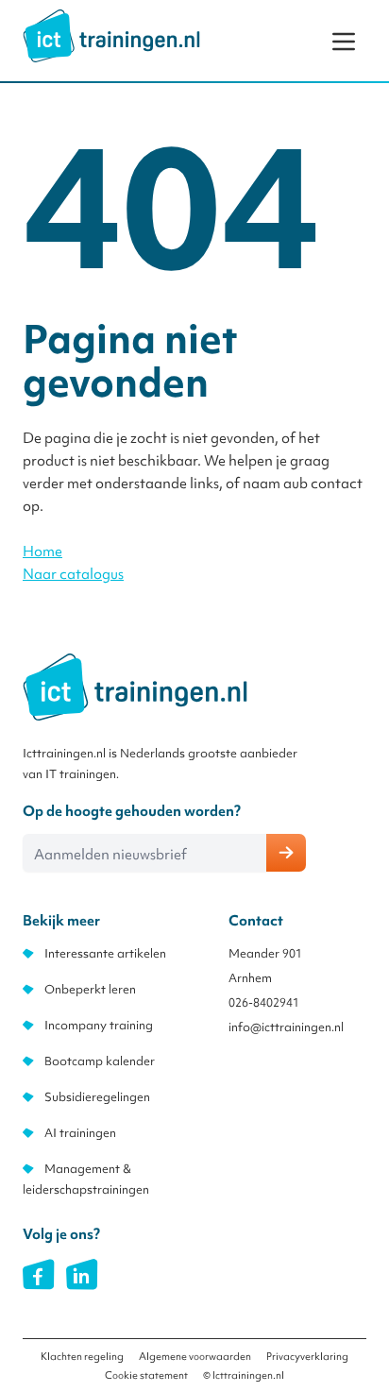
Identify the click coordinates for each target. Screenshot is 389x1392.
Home (42, 551)
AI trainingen (80, 1133)
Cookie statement (146, 1375)
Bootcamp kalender (99, 1061)
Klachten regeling (82, 1356)
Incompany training (98, 1025)
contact (337, 483)
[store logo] (111, 35)
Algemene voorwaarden (195, 1356)
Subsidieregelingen (97, 1097)
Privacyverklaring (307, 1356)
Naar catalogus (73, 574)
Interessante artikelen (105, 953)
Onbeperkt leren (90, 989)
